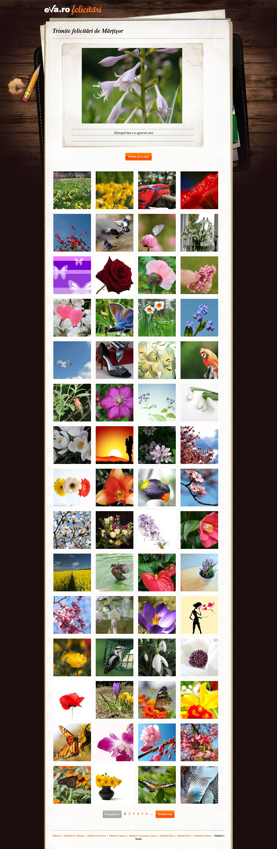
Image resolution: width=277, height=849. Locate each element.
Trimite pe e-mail (138, 156)
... (151, 813)
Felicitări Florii (184, 835)
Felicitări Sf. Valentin (74, 835)
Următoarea (165, 814)
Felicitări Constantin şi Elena (143, 835)
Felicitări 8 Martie (202, 835)
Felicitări (57, 835)
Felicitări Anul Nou (96, 835)
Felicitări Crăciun (117, 835)
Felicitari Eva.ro (73, 10)
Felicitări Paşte (167, 835)
